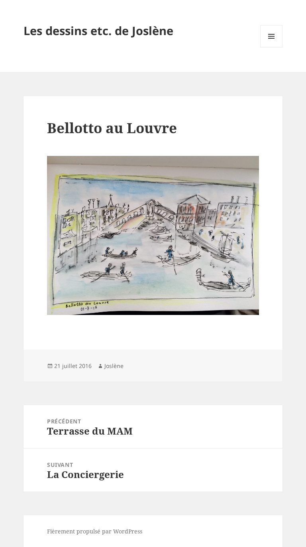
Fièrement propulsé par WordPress (94, 531)
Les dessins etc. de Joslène (98, 30)
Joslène (114, 366)
